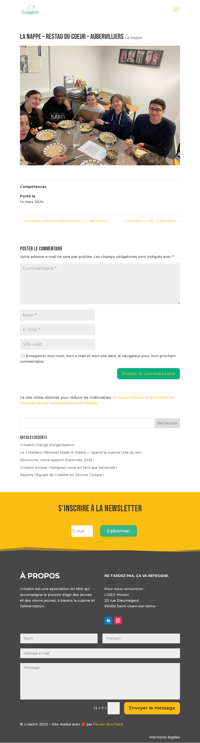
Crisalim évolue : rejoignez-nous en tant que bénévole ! (68, 467)
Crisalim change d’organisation (47, 445)
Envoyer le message (152, 708)
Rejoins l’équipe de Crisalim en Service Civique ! (62, 475)
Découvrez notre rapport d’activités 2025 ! (57, 460)
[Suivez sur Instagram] (118, 620)
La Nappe (133, 37)
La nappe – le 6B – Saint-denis (152, 221)
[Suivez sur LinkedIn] (108, 620)
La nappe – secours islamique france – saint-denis (64, 221)
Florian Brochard (108, 724)
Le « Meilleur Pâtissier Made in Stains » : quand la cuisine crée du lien (81, 452)
